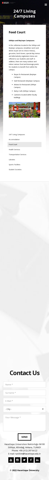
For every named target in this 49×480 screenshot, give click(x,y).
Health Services (14, 149)
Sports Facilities (14, 164)
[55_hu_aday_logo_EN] (8, 2)
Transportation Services (17, 154)
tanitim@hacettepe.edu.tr (28, 453)
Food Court (13, 144)
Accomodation (14, 139)
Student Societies (15, 169)
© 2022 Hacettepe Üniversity (24, 470)
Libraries (12, 159)
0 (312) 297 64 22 (29, 450)
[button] (46, 5)
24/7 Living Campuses (17, 134)
